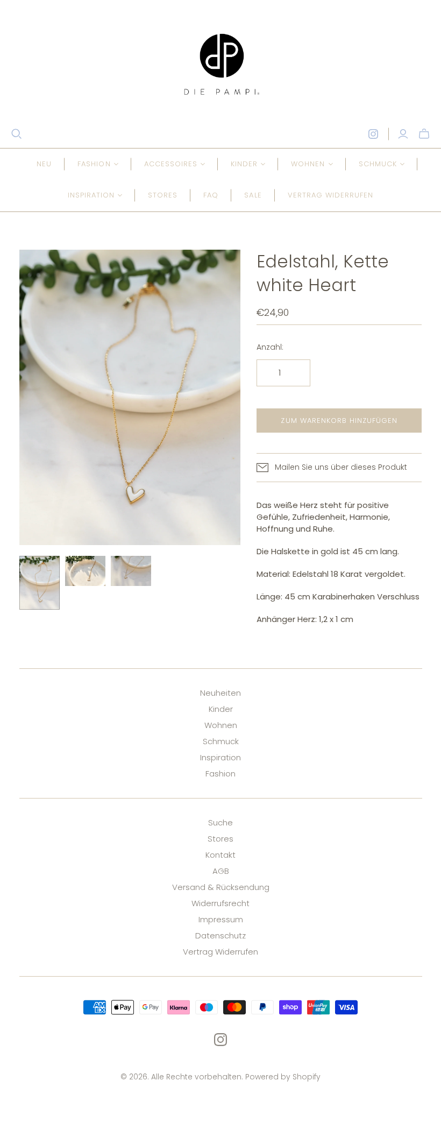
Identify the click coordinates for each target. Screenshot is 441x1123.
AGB (220, 871)
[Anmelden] (403, 134)
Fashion (220, 773)
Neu (44, 164)
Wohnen (220, 725)
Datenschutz (220, 935)
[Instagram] (373, 134)
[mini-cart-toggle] (424, 134)
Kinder (221, 709)
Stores (162, 195)
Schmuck (221, 741)
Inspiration (220, 757)
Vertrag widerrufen (331, 195)
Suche (220, 822)
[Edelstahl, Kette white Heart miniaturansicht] (39, 583)
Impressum (220, 919)
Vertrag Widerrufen (220, 951)
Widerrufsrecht (220, 903)
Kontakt (220, 854)
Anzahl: (270, 347)
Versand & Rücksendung (220, 887)
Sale (252, 195)
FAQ (210, 195)
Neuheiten (220, 692)
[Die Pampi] (220, 64)
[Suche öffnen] (16, 134)
